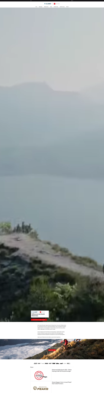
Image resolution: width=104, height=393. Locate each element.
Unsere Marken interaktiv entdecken (39, 319)
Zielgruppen (40, 6)
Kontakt (67, 6)
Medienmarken (46, 6)
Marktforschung (62, 6)
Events (51, 6)
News (36, 6)
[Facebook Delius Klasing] (31, 0)
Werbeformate (56, 6)
